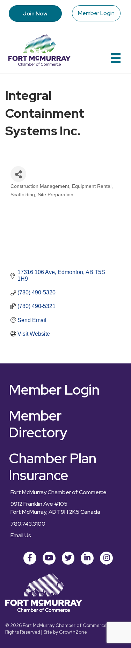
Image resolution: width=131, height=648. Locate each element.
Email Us (20, 535)
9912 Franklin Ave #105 (38, 503)
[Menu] (115, 58)
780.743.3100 (27, 523)
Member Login (96, 13)
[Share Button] (18, 174)
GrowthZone (73, 632)
